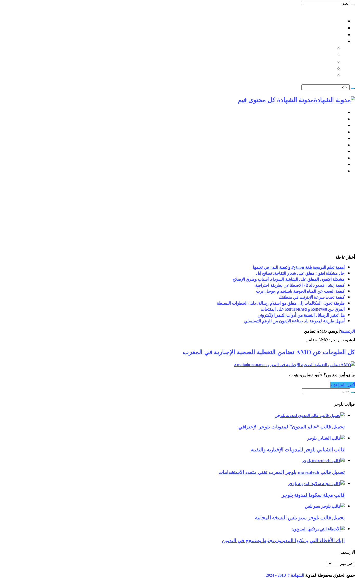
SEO (340, 132)
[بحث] (353, 4)
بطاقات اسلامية (319, 54)
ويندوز (339, 151)
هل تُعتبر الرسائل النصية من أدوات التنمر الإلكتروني (301, 315)
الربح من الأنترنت (329, 138)
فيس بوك (336, 164)
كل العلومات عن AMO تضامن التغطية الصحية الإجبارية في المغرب (269, 351)
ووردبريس (335, 125)
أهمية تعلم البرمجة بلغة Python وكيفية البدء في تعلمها (299, 267)
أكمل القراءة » (342, 385)
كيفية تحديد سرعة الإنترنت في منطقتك (311, 297)
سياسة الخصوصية (327, 27)
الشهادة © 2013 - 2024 (285, 575)
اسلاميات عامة (330, 41)
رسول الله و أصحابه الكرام (308, 61)
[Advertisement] (177, 215)
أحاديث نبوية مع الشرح (312, 48)
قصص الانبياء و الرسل (313, 68)
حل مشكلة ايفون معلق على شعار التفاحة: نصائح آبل (300, 273)
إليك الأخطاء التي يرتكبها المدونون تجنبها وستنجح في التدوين (283, 540)
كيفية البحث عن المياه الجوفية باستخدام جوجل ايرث (300, 291)
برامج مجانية (333, 145)
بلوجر (339, 119)
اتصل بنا (337, 21)
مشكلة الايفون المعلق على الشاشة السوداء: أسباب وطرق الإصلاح (289, 279)
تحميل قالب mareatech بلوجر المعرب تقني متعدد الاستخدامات (281, 471)
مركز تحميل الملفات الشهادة (317, 34)
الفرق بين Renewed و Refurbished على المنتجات (303, 309)
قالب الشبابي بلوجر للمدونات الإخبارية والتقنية (298, 449)
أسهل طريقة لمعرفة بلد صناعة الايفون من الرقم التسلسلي (294, 321)
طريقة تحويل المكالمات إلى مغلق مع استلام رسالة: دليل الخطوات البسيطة (281, 303)
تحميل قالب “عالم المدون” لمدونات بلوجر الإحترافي (291, 426)
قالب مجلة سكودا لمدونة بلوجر (313, 494)
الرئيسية (337, 112)
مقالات (338, 171)
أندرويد (338, 158)
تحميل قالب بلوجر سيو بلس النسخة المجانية (300, 517)
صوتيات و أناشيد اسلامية (310, 75)
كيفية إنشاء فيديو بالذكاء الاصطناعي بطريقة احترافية (300, 285)
